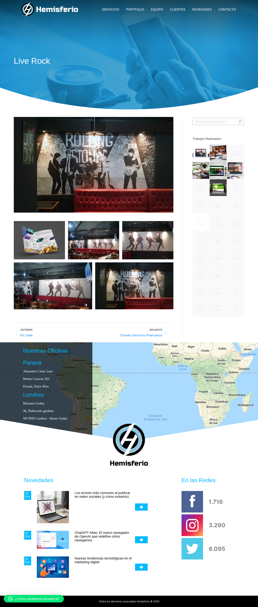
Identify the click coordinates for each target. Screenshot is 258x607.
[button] (34, 598)
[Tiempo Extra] (235, 291)
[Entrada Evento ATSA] (201, 205)
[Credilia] (218, 205)
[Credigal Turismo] (201, 291)
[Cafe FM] (218, 153)
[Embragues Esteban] (201, 239)
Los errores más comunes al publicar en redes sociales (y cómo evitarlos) (102, 495)
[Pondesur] (201, 256)
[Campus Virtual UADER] (201, 153)
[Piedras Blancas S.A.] (218, 239)
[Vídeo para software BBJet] (218, 273)
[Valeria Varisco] (201, 187)
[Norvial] (235, 239)
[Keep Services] (201, 273)
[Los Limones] (235, 256)
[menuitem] (110, 9)
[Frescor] (235, 222)
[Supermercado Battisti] (218, 222)
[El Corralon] (235, 170)
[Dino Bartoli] (218, 291)
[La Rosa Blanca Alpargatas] (218, 256)
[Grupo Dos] (201, 308)
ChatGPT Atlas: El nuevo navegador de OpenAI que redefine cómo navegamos (102, 536)
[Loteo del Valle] (218, 187)
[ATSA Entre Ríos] (218, 170)
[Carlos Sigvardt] (235, 273)
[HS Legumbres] (235, 187)
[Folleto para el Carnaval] (235, 205)
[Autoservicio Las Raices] (235, 153)
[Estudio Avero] (201, 222)
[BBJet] (218, 308)
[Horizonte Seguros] (201, 170)
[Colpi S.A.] (235, 308)
